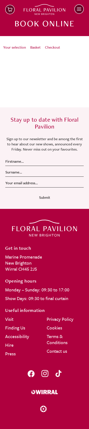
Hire (9, 345)
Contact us (57, 351)
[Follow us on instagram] (44, 373)
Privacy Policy (60, 319)
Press (10, 354)
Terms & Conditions (57, 339)
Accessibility (17, 336)
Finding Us (15, 328)
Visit (9, 319)
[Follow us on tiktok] (58, 373)
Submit (44, 197)
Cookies (54, 328)
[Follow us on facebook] (31, 373)
